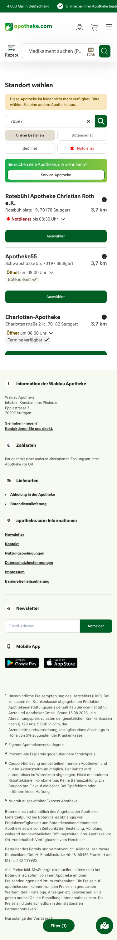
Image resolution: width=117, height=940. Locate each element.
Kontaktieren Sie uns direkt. (29, 428)
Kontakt (12, 544)
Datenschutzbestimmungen (29, 562)
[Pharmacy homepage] (28, 26)
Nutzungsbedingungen (24, 553)
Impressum (15, 572)
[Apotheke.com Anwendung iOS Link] (60, 663)
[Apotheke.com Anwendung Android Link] (22, 663)
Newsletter (14, 534)
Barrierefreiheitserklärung (27, 581)
